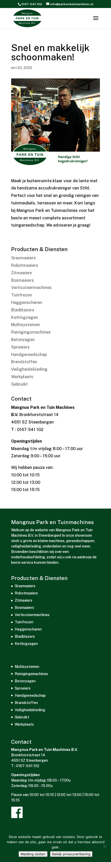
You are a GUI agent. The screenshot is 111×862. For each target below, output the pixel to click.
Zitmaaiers (21, 272)
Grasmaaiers (23, 257)
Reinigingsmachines (31, 332)
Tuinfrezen (21, 295)
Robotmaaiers (24, 265)
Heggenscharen (26, 302)
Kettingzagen (24, 317)
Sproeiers (20, 347)
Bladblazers (22, 310)
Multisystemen (25, 324)
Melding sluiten (33, 854)
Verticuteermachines (31, 287)
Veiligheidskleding (29, 369)
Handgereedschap (29, 354)
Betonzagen (23, 339)
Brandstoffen (24, 361)
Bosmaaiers (22, 280)
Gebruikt (19, 384)
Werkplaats (22, 376)
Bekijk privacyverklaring (71, 854)
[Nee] (104, 846)
